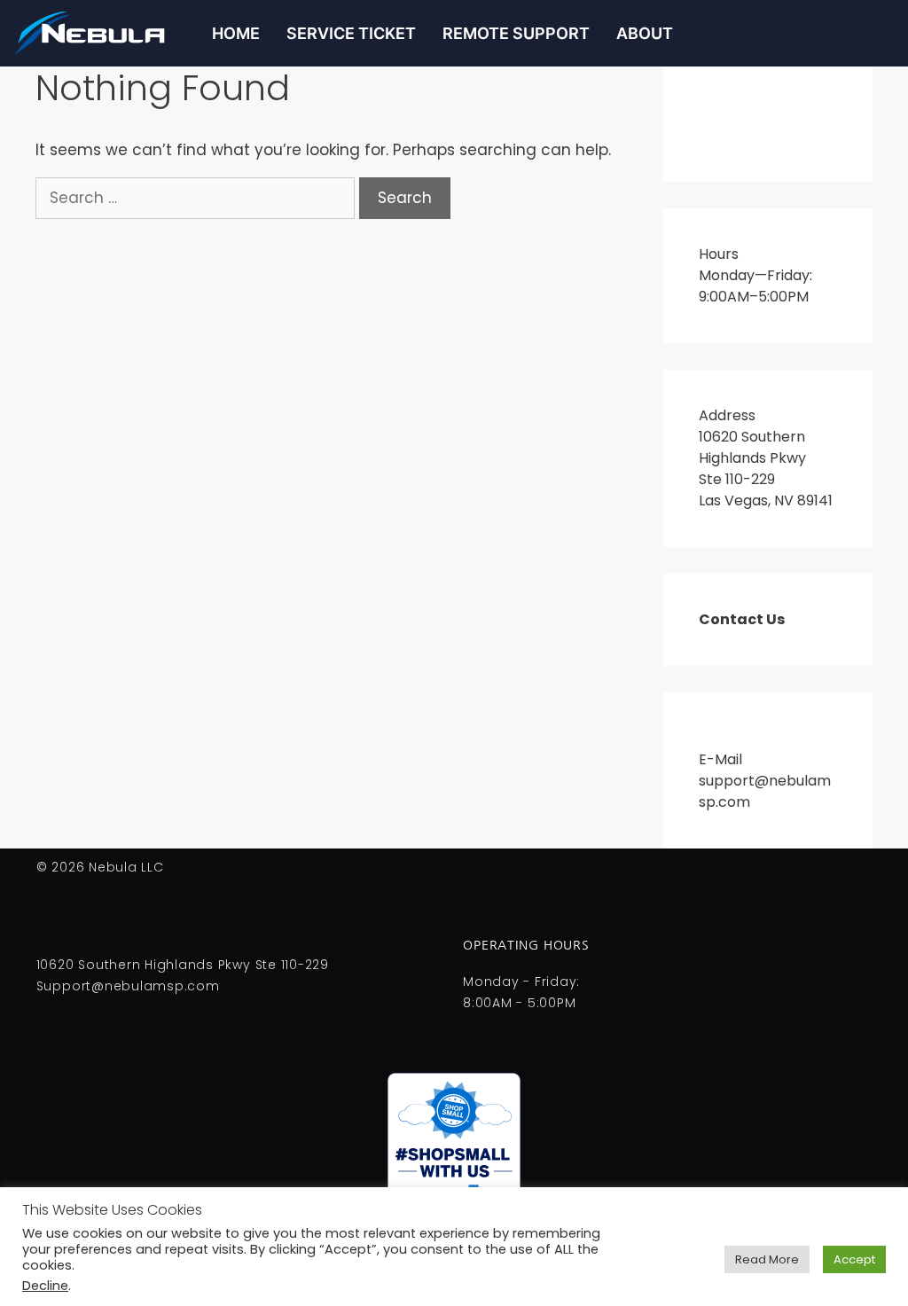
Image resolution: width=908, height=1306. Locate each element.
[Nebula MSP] (99, 33)
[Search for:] (197, 197)
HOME (236, 33)
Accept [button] (854, 1259)
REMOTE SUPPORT (516, 33)
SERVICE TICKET (351, 33)
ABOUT (644, 33)
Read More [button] (767, 1259)
